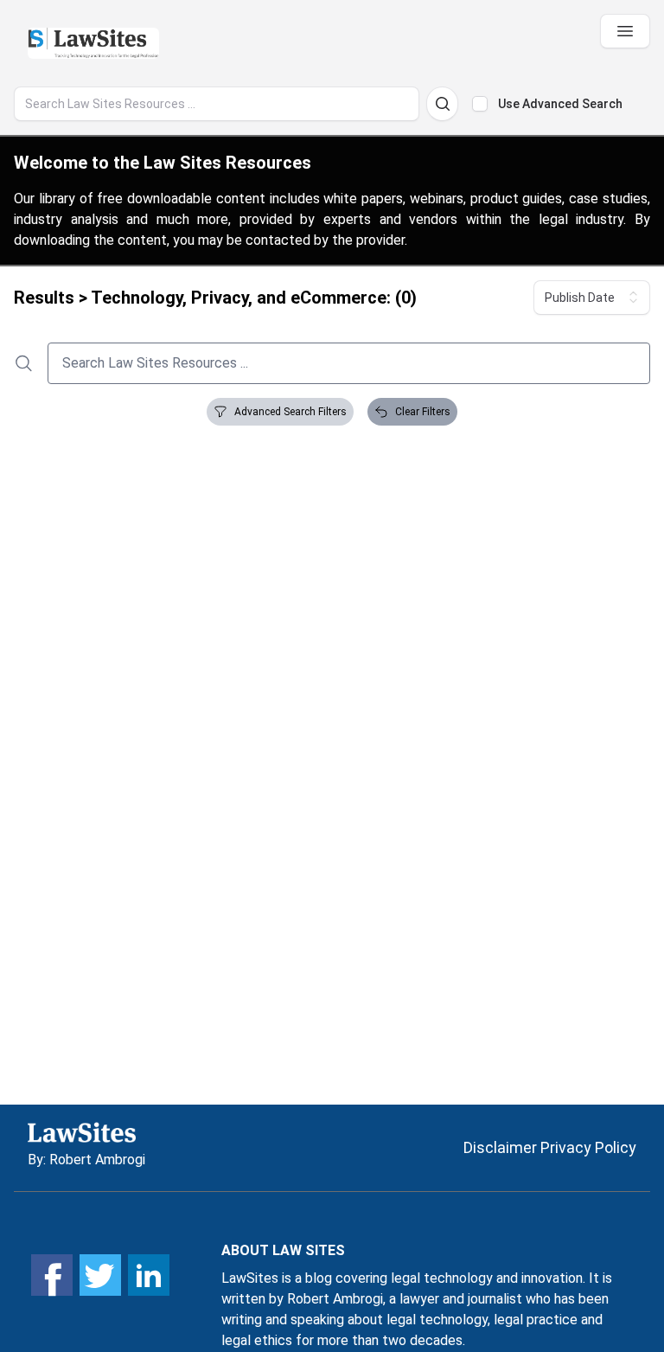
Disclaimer (500, 1147)
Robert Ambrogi (97, 1159)
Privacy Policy (588, 1147)
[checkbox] (480, 104)
